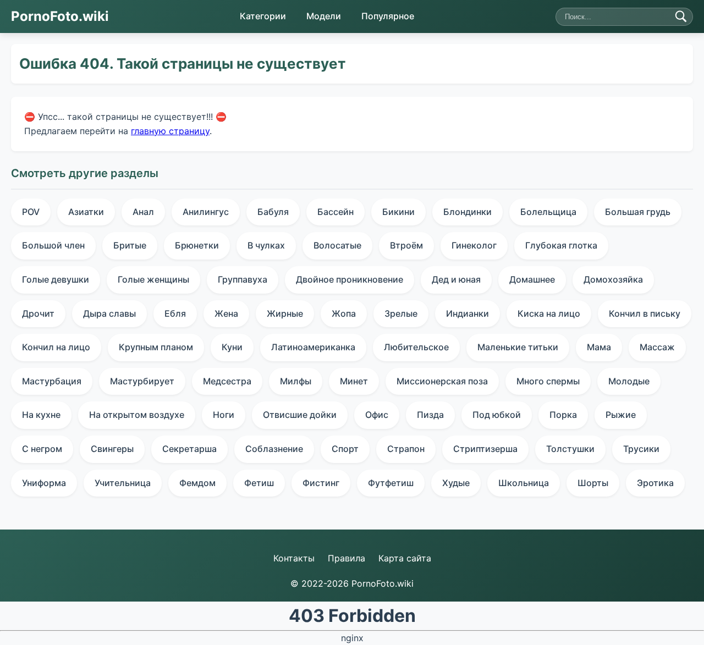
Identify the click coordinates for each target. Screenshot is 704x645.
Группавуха (242, 279)
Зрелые (400, 313)
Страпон (406, 448)
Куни (232, 346)
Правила (346, 558)
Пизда (430, 414)
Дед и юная (456, 279)
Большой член (53, 245)
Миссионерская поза (442, 381)
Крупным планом (156, 346)
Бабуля (273, 211)
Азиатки (86, 211)
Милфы (295, 381)
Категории (263, 15)
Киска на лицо (549, 313)
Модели (323, 15)
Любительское (416, 346)
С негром (42, 448)
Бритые (129, 245)
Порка (563, 414)
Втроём (406, 245)
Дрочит (38, 313)
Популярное (387, 15)
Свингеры (112, 448)
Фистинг (320, 482)
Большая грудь (637, 211)
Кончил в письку (644, 313)
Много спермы (548, 381)
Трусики (641, 448)
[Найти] (681, 16)
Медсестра (227, 381)
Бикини (398, 211)
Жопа (344, 313)
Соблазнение (274, 448)
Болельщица (548, 211)
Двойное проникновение (349, 279)
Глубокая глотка (561, 245)
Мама (599, 346)
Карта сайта (404, 558)
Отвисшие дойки (300, 414)
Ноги (223, 414)
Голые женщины (153, 279)
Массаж (657, 346)
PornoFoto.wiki (60, 16)
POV (31, 211)
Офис (376, 414)
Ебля (175, 313)
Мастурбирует (142, 381)
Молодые (629, 381)
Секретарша (189, 448)
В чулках (266, 245)
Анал (143, 211)
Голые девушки (55, 279)
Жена (226, 313)
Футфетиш (391, 482)
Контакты (294, 558)
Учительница (123, 482)
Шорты (593, 482)
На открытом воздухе (136, 414)
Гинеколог (474, 245)
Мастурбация (51, 381)
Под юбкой (496, 414)
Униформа (44, 482)
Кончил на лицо (56, 346)
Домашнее (532, 279)
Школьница (523, 482)
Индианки (467, 313)
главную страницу (170, 130)
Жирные (285, 313)
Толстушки (570, 448)
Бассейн (335, 211)
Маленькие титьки (517, 346)
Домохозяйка (613, 279)
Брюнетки (197, 245)
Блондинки (467, 211)
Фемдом (197, 482)
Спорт (345, 448)
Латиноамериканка (313, 346)
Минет (354, 381)
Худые (456, 482)
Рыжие (621, 414)
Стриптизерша (485, 448)
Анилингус (206, 211)
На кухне (41, 414)
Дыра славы (109, 313)
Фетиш (259, 482)
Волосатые (337, 245)
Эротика (655, 482)
